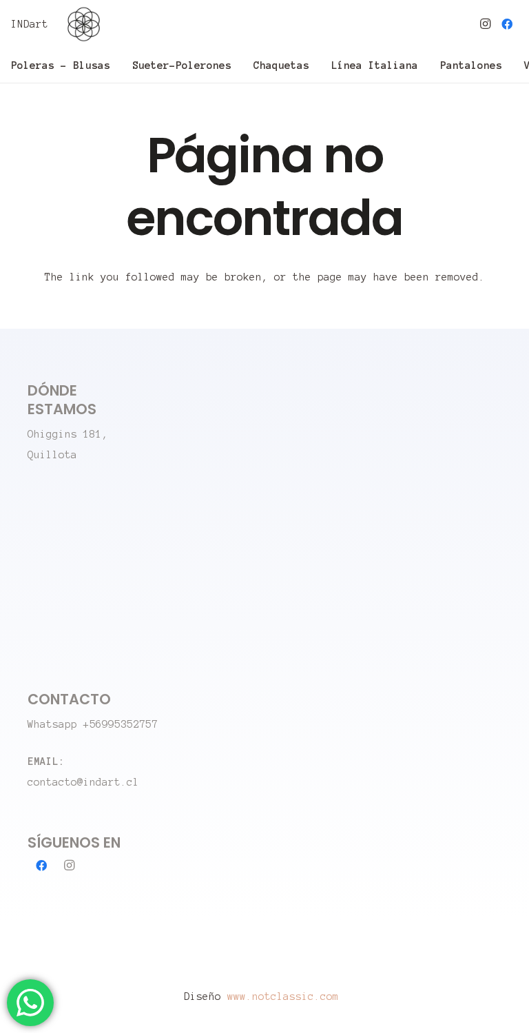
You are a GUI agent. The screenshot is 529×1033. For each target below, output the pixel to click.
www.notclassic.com (286, 996)
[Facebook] (507, 24)
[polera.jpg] (84, 24)
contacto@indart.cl (83, 782)
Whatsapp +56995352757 (93, 724)
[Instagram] (485, 24)
